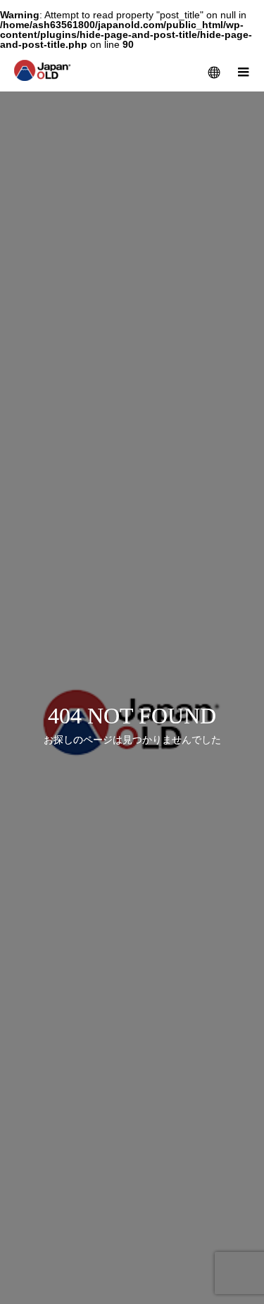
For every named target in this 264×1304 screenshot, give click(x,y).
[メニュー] (243, 70)
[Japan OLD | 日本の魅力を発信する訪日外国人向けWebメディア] (42, 70)
